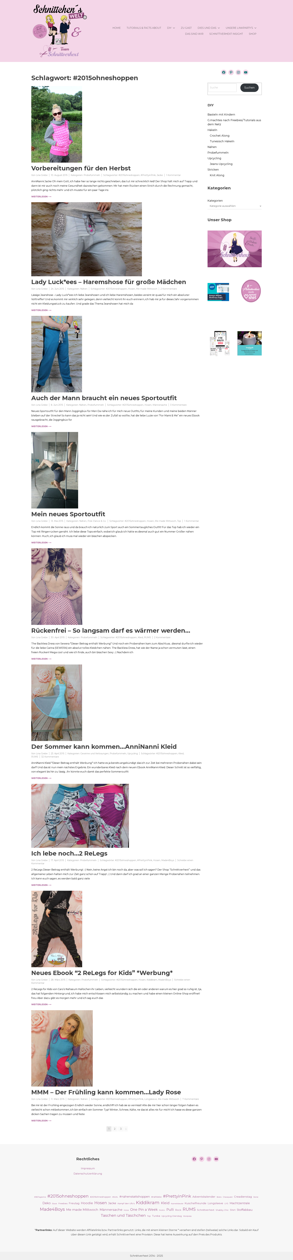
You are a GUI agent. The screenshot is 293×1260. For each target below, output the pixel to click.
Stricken (213, 169)
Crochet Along (220, 135)
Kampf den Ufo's (126, 1203)
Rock (178, 1209)
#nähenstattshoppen (134, 1196)
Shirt (232, 1209)
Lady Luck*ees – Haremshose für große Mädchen (108, 282)
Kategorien (215, 200)
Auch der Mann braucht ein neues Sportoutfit (104, 398)
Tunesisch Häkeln (222, 141)
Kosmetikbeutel (177, 1204)
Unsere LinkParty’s (239, 27)
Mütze (126, 1210)
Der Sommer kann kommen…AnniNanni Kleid (104, 746)
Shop (252, 33)
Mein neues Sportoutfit (68, 514)
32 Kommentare (50, 756)
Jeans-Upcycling (221, 164)
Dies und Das (207, 27)
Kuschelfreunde (195, 1203)
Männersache (160, 405)
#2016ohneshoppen (100, 1197)
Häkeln (212, 130)
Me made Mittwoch (146, 288)
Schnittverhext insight (226, 33)
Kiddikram (152, 979)
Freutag (74, 1203)
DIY (169, 27)
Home (116, 27)
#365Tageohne (40, 1197)
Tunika (156, 1215)
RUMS (147, 637)
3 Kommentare (178, 405)
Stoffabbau (245, 1210)
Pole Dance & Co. (97, 521)
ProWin (162, 1210)
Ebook (54, 1204)
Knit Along (217, 175)
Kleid (140, 637)
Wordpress (187, 1216)
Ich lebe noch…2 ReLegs (69, 853)
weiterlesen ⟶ (41, 196)
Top (179, 521)
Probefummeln (92, 175)
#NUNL (115, 1197)
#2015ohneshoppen (129, 175)
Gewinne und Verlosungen (94, 753)
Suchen (249, 87)
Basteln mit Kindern (221, 114)
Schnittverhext (205, 1209)
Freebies (62, 1203)
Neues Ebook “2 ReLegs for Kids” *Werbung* (102, 973)
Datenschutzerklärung (88, 1173)
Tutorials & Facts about (144, 27)
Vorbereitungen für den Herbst (81, 168)
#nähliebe (156, 1197)
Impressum (88, 1168)
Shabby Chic (222, 1210)
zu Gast (186, 27)
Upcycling (132, 753)
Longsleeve (150, 1099)
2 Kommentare (169, 288)
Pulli (170, 1209)
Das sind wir (194, 33)
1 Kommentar (173, 175)
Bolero (219, 1197)
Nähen (83, 288)
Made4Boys (167, 860)
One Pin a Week (144, 1209)
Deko (46, 1203)
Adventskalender (203, 1196)
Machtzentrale (240, 1203)
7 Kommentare (190, 1099)
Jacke (160, 175)
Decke (255, 1197)
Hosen (131, 288)
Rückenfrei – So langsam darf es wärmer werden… (110, 630)
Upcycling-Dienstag (171, 1216)
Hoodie (87, 1203)
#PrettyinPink (148, 175)
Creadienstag (243, 1196)
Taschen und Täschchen (123, 1215)
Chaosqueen (228, 1197)
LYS (226, 1203)
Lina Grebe (42, 175)
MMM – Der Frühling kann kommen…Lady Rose (106, 1092)
